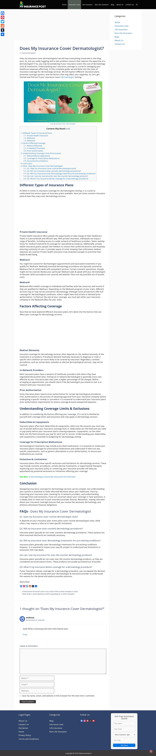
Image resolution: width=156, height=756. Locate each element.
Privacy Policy (25, 735)
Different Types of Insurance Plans (36, 133)
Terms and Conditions (29, 739)
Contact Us (130, 4)
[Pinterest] (2, 17)
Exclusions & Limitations (36, 161)
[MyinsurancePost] (33, 4)
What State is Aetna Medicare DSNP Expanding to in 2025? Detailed (48, 594)
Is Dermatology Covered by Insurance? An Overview (52, 476)
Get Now (124, 745)
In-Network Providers (34, 148)
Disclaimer (23, 728)
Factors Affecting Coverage (33, 143)
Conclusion (26, 163)
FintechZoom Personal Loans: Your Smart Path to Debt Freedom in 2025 (50, 591)
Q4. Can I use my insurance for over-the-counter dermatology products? (56, 176)
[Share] (2, 34)
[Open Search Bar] (137, 4)
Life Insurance (87, 4)
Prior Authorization (33, 151)
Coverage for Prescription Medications (41, 158)
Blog (112, 4)
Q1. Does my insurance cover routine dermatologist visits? (50, 168)
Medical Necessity (33, 145)
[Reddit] (2, 26)
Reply (25, 634)
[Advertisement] (61, 25)
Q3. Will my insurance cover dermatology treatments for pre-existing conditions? (60, 173)
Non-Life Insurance (102, 4)
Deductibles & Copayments (37, 156)
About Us (120, 4)
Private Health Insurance (36, 135)
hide (67, 129)
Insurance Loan (74, 4)
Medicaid (29, 140)
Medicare (29, 138)
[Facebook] (2, 13)
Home (64, 4)
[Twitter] (2, 21)
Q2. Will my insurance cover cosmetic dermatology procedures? (52, 171)
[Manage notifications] (151, 751)
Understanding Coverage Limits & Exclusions (41, 153)
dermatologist (67, 77)
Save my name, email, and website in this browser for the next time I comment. (58, 695)
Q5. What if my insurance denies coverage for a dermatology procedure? (56, 178)
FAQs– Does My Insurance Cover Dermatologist (42, 166)
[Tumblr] (2, 30)
